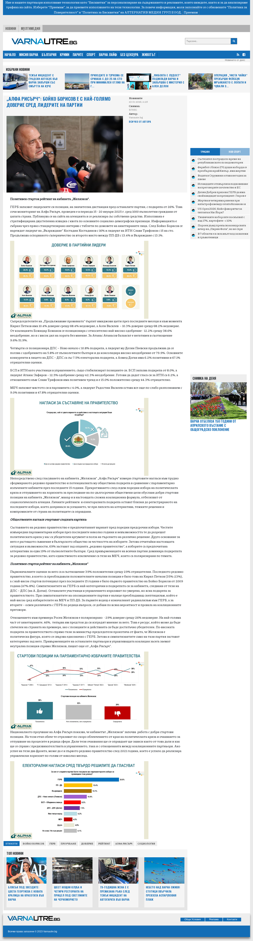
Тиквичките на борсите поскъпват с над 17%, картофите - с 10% (221, 218)
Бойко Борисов (33, 843)
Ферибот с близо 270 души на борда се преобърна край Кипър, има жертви (222, 169)
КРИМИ (64, 54)
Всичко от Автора (140, 121)
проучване (68, 843)
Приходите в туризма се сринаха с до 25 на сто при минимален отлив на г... (108, 80)
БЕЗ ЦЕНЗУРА (129, 54)
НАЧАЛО (10, 54)
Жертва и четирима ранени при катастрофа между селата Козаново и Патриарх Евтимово (222, 203)
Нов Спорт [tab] (235, 151)
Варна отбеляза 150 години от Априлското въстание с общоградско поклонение (213, 425)
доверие (87, 843)
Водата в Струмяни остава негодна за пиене (222, 177)
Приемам (191, 12)
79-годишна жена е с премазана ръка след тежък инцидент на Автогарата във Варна (115, 893)
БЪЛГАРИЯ (49, 54)
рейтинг (104, 843)
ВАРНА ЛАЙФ (108, 54)
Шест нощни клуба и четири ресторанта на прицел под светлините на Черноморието (70, 893)
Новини (10, 28)
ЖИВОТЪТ (149, 54)
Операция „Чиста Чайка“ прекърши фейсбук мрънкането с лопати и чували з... (230, 80)
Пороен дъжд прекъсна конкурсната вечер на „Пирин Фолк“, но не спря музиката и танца (222, 228)
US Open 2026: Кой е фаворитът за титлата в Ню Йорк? (220, 210)
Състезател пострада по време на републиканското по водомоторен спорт (220, 162)
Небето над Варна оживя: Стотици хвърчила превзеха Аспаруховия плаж (163, 893)
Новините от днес (235, 60)
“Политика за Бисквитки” (100, 12)
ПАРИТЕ (78, 54)
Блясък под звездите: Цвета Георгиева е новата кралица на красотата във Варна (26, 893)
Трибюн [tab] (205, 151)
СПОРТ (91, 54)
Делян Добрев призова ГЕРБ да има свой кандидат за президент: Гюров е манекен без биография (222, 195)
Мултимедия (30, 28)
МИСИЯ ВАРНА (28, 54)
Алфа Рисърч (123, 843)
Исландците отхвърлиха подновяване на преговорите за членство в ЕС (223, 185)
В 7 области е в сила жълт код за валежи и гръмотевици (223, 235)
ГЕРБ (52, 843)
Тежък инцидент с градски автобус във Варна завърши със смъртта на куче (43, 80)
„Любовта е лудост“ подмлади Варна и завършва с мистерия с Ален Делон (168, 80)
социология (146, 843)
